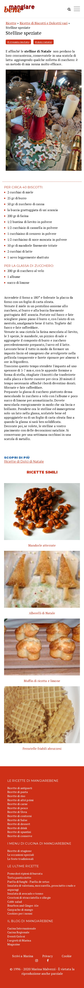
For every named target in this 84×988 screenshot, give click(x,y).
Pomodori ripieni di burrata (24, 873)
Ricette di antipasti (19, 788)
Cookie (67, 956)
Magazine (13, 944)
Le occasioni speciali (20, 855)
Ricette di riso (16, 796)
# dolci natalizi (43, 41)
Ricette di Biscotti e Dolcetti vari (43, 23)
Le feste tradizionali (20, 859)
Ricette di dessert (18, 824)
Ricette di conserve (19, 836)
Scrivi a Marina (22, 956)
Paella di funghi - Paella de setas (28, 882)
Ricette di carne (17, 804)
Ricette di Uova (17, 812)
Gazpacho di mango (20, 909)
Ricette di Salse (17, 820)
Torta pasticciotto (19, 877)
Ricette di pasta (17, 792)
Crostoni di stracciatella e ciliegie (29, 897)
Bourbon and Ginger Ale (23, 905)
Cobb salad (14, 902)
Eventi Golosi (16, 936)
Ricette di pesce (17, 808)
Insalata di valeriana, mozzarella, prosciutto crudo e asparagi (41, 888)
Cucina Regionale (18, 932)
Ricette (11, 23)
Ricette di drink (17, 828)
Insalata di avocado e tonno (25, 893)
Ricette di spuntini (19, 832)
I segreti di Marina (19, 940)
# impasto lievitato (18, 41)
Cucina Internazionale (21, 928)
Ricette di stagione (19, 851)
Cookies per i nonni (19, 913)
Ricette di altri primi (20, 800)
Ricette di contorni (19, 816)
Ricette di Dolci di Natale (24, 462)
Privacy (47, 956)
